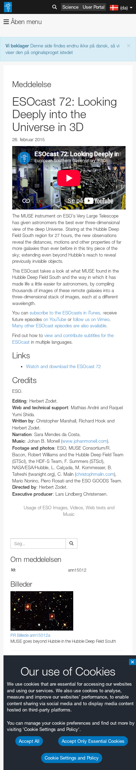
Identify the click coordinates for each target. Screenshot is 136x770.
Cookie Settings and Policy (72, 758)
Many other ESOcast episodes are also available (59, 325)
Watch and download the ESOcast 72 (63, 366)
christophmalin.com (95, 474)
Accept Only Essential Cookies (93, 741)
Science (70, 7)
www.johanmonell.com (84, 441)
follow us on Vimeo (91, 319)
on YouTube (54, 319)
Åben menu (25, 21)
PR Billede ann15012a (30, 635)
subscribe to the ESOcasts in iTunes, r (67, 312)
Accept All (29, 741)
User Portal (94, 7)
